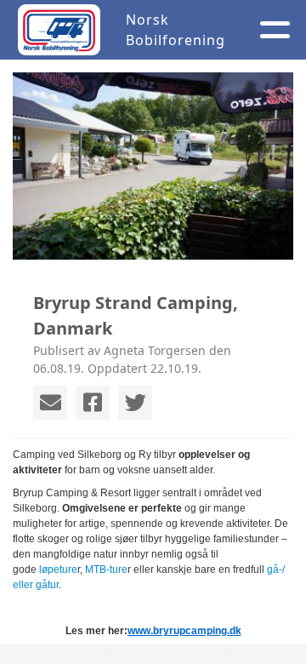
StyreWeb (250, 654)
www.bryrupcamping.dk (184, 631)
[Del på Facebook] (93, 403)
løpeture (58, 569)
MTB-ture (106, 569)
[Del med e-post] (50, 403)
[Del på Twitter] (135, 403)
